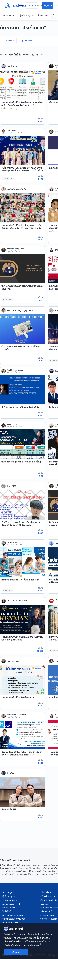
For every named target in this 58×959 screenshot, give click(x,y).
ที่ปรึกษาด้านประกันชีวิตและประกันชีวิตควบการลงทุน (22, 287)
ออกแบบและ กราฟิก (11, 904)
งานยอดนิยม (8, 15)
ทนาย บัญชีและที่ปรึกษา (13, 919)
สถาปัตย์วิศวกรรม (10, 922)
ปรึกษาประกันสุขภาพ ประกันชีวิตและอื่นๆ (21, 461)
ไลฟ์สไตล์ (6, 911)
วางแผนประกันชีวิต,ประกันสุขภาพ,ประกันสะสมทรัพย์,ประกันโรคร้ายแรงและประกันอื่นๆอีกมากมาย (21, 228)
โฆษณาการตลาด (46, 15)
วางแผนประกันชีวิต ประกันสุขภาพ (17, 697)
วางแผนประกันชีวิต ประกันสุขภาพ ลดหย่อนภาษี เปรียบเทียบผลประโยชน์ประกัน (22, 103)
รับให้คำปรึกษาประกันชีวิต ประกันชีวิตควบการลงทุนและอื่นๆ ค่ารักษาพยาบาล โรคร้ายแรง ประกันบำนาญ (22, 170)
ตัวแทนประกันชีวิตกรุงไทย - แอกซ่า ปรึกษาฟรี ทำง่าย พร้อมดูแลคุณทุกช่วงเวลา (21, 753)
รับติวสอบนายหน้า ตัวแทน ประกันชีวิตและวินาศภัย (21, 348)
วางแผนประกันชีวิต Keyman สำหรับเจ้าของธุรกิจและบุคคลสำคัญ (22, 638)
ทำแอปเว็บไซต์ (8, 907)
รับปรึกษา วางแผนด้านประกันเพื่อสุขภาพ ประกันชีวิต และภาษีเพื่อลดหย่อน (20, 523)
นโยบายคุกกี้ (35, 945)
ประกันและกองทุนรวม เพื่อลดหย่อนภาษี (20, 579)
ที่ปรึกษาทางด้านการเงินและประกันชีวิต (20, 407)
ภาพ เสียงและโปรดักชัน (12, 915)
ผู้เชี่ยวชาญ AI (27, 15)
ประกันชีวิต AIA (8, 809)
